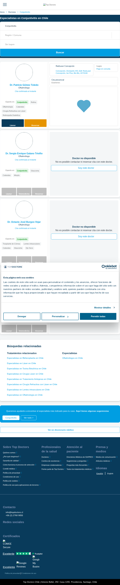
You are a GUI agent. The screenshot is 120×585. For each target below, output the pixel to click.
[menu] (5, 5)
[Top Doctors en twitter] (21, 528)
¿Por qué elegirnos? (11, 457)
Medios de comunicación (106, 457)
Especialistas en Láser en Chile (21, 363)
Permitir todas (98, 316)
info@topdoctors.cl (14, 512)
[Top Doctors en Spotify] (37, 528)
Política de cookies (10, 481)
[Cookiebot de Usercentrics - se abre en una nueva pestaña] (104, 267)
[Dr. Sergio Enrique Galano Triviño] (24, 141)
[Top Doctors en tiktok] (31, 528)
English (110, 474)
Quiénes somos (9, 453)
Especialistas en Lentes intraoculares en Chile (28, 389)
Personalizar (58, 316)
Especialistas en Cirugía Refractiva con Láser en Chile (32, 384)
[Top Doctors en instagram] (10, 528)
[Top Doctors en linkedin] (15, 528)
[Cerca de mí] (115, 35)
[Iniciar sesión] (117, 5)
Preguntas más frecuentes (77, 465)
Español (99, 474)
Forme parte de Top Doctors (53, 469)
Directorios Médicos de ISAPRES (80, 457)
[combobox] (61, 26)
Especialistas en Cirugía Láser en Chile (25, 374)
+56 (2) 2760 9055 (14, 515)
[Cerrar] (114, 411)
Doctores (12, 12)
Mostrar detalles (102, 307)
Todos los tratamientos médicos (79, 469)
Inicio (2, 12)
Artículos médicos (103, 461)
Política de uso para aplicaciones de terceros (21, 485)
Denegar (22, 316)
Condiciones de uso (11, 477)
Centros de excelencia (50, 461)
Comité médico (9, 469)
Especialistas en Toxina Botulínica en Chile (26, 368)
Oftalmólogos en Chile (72, 358)
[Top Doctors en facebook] (5, 528)
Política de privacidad (11, 473)
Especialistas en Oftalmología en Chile (25, 395)
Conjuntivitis (25, 12)
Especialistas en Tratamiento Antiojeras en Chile (29, 379)
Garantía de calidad (11, 461)
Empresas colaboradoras (52, 465)
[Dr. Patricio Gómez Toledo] (24, 72)
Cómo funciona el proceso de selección (18, 465)
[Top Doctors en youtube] (26, 528)
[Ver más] (45, 68)
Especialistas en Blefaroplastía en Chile (25, 358)
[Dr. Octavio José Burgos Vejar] (24, 209)
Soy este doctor (86, 168)
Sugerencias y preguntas (76, 461)
